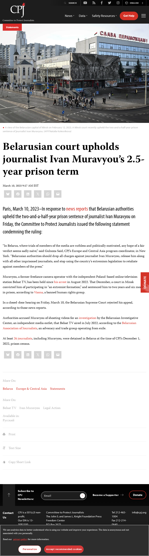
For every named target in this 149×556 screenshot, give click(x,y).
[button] (142, 3)
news (70, 208)
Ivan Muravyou (29, 408)
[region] (74, 540)
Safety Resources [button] (103, 16)
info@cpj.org (139, 512)
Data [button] (82, 16)
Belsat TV (9, 408)
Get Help (128, 15)
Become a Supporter (106, 495)
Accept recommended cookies (64, 549)
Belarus (8, 389)
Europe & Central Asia (31, 389)
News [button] (68, 16)
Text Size (14, 448)
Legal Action (52, 408)
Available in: (11, 416)
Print (11, 434)
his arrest (60, 282)
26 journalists (23, 338)
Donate (137, 495)
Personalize (30, 549)
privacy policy (20, 539)
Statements (12, 27)
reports (82, 208)
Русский (8, 420)
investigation (87, 318)
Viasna (38, 292)
